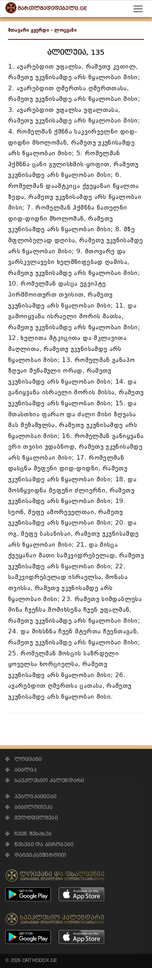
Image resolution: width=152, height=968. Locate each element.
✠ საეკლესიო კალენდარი (44, 781)
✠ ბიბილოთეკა (29, 807)
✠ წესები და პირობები (39, 845)
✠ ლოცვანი (23, 759)
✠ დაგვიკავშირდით (35, 855)
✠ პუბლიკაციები (31, 797)
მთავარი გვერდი (28, 30)
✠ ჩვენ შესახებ (28, 834)
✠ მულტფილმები (31, 818)
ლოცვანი (65, 30)
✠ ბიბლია (21, 770)
